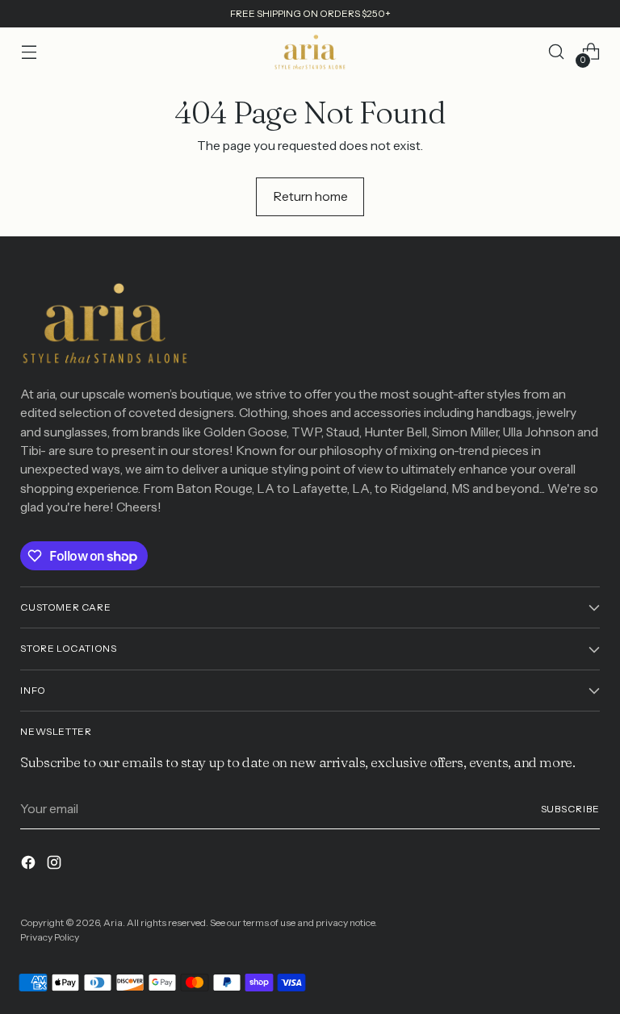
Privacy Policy (49, 937)
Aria (113, 922)
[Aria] (310, 52)
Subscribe (570, 809)
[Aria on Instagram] (55, 864)
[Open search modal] (556, 52)
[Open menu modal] (28, 52)
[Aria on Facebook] (30, 864)
